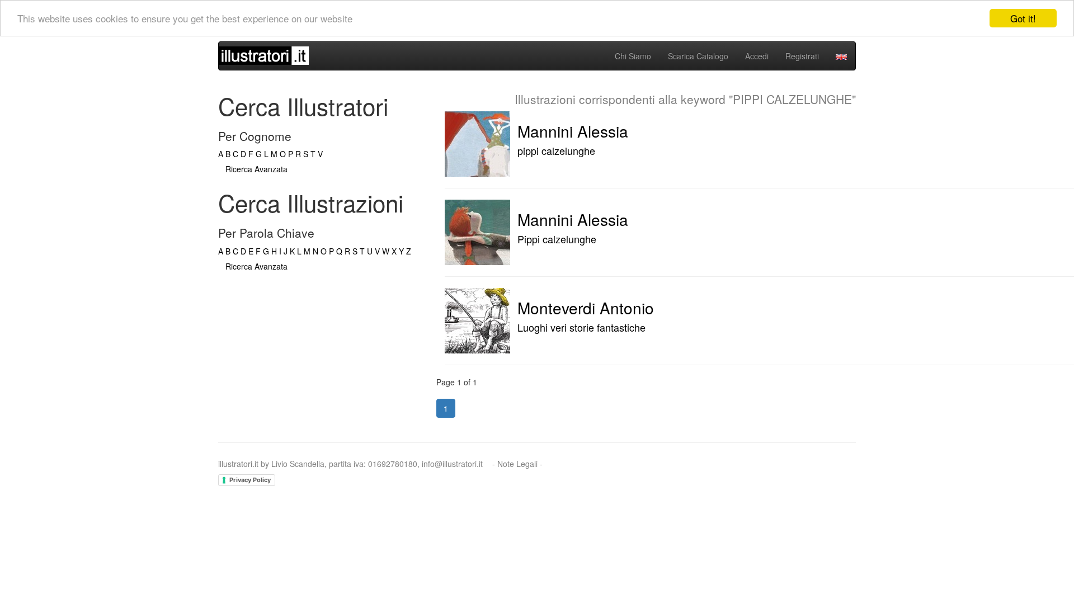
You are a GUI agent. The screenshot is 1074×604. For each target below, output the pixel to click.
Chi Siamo (633, 56)
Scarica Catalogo (698, 56)
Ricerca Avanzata (256, 168)
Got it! (1023, 18)
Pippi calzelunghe (556, 239)
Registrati (802, 56)
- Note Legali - (517, 463)
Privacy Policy (250, 480)
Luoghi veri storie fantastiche (581, 327)
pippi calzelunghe (556, 150)
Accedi (757, 56)
